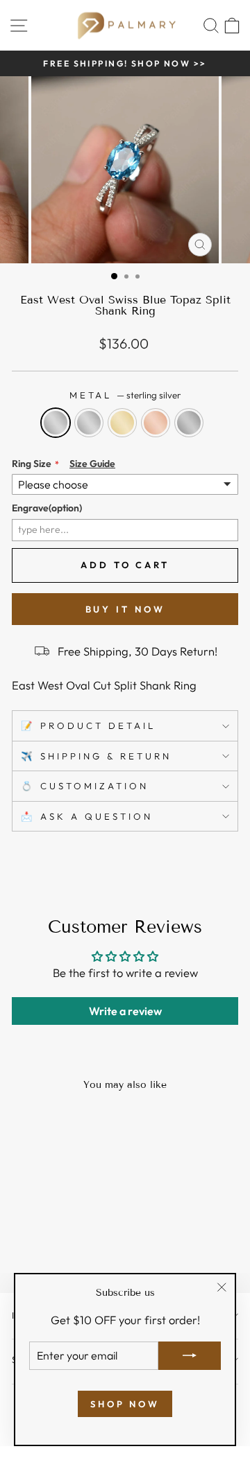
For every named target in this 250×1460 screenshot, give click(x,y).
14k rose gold (155, 423)
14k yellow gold (122, 423)
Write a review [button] (125, 1011)
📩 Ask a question (87, 816)
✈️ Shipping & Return (96, 756)
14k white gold (89, 423)
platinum (189, 423)
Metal (125, 395)
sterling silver (55, 423)
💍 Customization (85, 785)
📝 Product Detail (88, 725)
